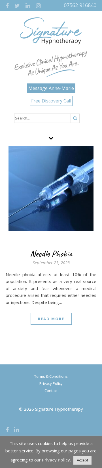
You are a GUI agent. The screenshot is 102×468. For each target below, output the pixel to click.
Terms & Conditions (51, 376)
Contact (51, 390)
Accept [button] (82, 460)
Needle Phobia (51, 253)
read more (51, 318)
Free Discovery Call (51, 101)
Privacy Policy (51, 383)
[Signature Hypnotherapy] (51, 31)
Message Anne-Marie (51, 88)
